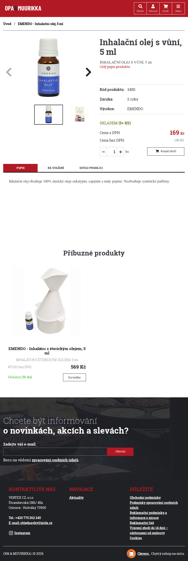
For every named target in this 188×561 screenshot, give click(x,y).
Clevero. (144, 553)
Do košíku (74, 377)
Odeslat (120, 451)
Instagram (22, 533)
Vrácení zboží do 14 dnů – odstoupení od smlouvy (149, 530)
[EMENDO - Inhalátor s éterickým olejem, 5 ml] (47, 334)
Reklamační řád (142, 523)
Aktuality (76, 497)
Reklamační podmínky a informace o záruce (148, 515)
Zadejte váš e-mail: (19, 444)
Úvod (7, 24)
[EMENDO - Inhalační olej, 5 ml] (48, 96)
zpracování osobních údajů (55, 460)
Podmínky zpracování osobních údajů (154, 505)
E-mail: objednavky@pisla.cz (30, 523)
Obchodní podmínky (145, 497)
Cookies (136, 538)
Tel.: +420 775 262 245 (25, 518)
